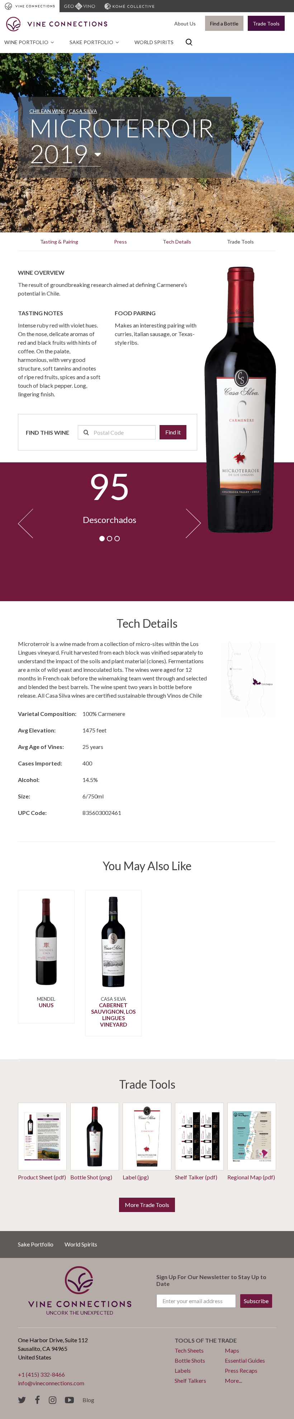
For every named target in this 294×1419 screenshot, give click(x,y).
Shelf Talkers (190, 1380)
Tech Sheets (189, 1350)
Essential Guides (245, 1360)
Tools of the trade (206, 1340)
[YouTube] (69, 1400)
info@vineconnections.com (51, 1383)
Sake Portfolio (91, 42)
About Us (185, 23)
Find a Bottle (224, 23)
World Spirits (154, 42)
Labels (183, 1370)
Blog (88, 1399)
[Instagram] (52, 1400)
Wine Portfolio (26, 42)
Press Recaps (241, 1370)
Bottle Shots (190, 1360)
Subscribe (256, 1300)
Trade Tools (266, 23)
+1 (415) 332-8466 (41, 1374)
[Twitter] (22, 1400)
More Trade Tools (147, 1204)
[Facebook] (37, 1400)
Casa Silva (83, 111)
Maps (232, 1350)
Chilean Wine (47, 111)
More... (233, 1380)
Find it (173, 432)
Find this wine (47, 432)
